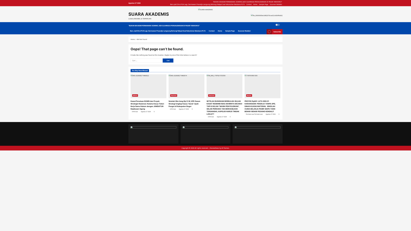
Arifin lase (135, 112)
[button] (282, 24)
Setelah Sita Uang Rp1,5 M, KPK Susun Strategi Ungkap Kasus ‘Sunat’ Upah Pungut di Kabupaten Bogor (184, 103)
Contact (249, 4)
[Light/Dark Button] (277, 25)
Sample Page (263, 4)
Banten (249, 95)
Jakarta (135, 95)
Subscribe (277, 32)
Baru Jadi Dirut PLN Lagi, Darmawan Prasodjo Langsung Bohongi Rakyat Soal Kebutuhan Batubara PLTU (207, 4)
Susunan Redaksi (276, 4)
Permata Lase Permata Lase (254, 114)
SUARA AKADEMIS (148, 14)
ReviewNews (214, 148)
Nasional (173, 95)
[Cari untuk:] (147, 60)
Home (255, 4)
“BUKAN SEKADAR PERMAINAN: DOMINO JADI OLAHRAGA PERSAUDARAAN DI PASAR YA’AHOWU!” (247, 2)
